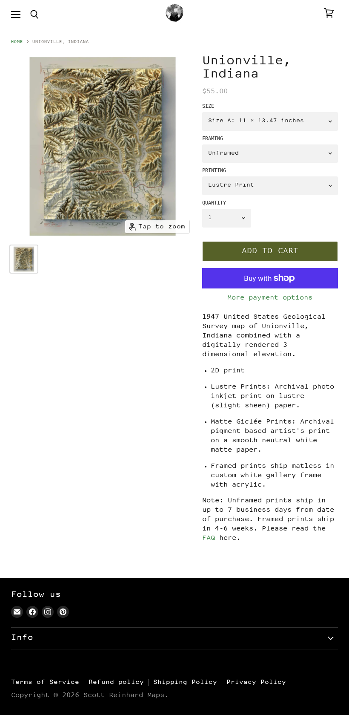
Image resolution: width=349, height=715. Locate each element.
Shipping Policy (185, 682)
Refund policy (116, 682)
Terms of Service (45, 682)
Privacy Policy (256, 682)
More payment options (269, 298)
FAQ (208, 538)
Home (17, 42)
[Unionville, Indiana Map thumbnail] (23, 259)
